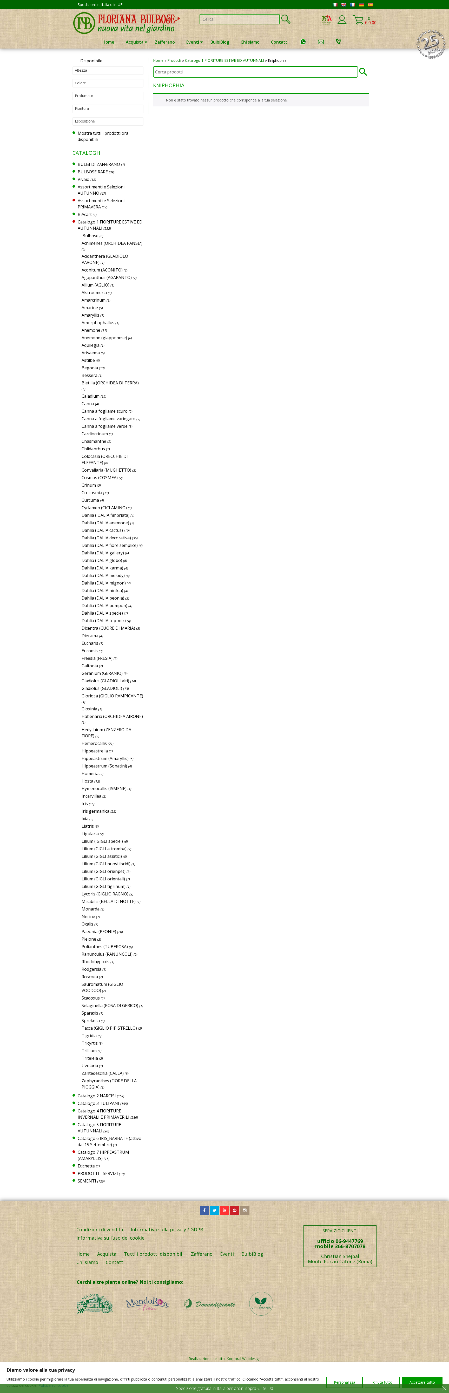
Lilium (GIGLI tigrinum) (104, 886)
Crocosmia (92, 492)
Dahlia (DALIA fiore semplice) (110, 545)
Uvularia (90, 1066)
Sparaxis (90, 1013)
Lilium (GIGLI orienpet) (104, 871)
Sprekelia (91, 1020)
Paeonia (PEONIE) (99, 931)
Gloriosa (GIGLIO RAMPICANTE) (112, 696)
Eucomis (90, 651)
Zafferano (165, 42)
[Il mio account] (342, 23)
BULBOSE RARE (93, 172)
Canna (88, 403)
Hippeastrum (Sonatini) (104, 766)
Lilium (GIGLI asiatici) (102, 856)
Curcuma (90, 500)
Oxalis (87, 924)
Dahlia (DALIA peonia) (103, 598)
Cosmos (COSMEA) (100, 477)
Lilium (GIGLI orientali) (103, 879)
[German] (361, 5)
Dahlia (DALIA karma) (102, 568)
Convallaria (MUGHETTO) (106, 470)
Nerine (88, 916)
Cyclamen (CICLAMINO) (104, 508)
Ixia (85, 818)
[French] (352, 5)
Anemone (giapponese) (104, 338)
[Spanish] (370, 5)
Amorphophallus (98, 322)
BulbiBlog (219, 42)
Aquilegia (91, 345)
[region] (224, 1377)
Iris (85, 803)
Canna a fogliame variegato (108, 419)
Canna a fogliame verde (105, 426)
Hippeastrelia (95, 751)
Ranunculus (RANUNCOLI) (107, 954)
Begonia (90, 368)
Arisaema (91, 353)
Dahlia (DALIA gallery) (103, 553)
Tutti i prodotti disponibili (153, 1254)
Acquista (134, 42)
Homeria (90, 773)
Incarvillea (91, 796)
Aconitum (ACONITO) (102, 270)
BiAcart (85, 214)
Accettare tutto (422, 1382)
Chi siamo (250, 42)
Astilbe (88, 360)
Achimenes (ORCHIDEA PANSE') (112, 243)
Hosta (87, 781)
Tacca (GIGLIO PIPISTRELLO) (109, 1028)
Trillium (89, 1051)
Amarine (90, 307)
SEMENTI (87, 1181)
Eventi (192, 42)
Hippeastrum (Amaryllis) (105, 758)
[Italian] (335, 5)
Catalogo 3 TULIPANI (98, 1103)
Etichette (86, 1166)
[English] (343, 5)
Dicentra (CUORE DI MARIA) (108, 628)
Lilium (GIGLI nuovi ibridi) (106, 864)
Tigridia (89, 1035)
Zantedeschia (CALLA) (103, 1073)
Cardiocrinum (95, 434)
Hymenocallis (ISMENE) (104, 788)
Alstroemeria (94, 292)
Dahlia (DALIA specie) (102, 613)
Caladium (91, 396)
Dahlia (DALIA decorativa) (106, 538)
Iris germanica (95, 811)
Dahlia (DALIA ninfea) (102, 590)
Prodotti (174, 60)
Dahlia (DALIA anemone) (105, 523)
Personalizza (344, 1382)
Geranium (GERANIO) (102, 673)
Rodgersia (91, 969)
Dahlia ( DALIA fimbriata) (105, 515)
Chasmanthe (94, 441)
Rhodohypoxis (95, 961)
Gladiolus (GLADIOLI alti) (105, 681)
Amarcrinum (93, 300)
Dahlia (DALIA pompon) (104, 605)
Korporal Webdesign (244, 1358)
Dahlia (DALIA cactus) (102, 530)
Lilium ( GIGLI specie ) (102, 841)
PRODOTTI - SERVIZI (98, 1173)
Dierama (90, 635)
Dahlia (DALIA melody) (103, 575)
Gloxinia (89, 709)
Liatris (88, 826)
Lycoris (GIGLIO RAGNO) (105, 894)
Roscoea (90, 977)
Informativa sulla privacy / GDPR (167, 1229)
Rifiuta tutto (382, 1382)
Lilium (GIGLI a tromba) (104, 849)
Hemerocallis (94, 743)
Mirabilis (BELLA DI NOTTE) (109, 901)
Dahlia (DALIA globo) (102, 560)
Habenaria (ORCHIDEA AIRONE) (112, 716)
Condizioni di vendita (99, 1229)
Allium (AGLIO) (95, 285)
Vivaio (83, 179)
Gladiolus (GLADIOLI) (102, 688)
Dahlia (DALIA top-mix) (104, 620)
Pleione (89, 939)
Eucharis (90, 643)
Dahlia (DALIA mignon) (104, 583)
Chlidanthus (93, 449)
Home (108, 42)
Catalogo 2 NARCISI (97, 1096)
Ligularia (90, 834)
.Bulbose (90, 236)
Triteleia (90, 1058)
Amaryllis (90, 315)
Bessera (89, 375)
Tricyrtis (90, 1043)
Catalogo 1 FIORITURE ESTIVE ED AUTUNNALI (224, 60)
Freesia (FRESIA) (97, 658)
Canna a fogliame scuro (105, 411)
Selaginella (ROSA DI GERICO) (110, 1005)
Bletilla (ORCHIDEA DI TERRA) (110, 383)
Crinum (89, 485)
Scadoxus (91, 998)
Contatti (279, 42)
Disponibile (91, 61)
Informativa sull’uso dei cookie (110, 1238)
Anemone (91, 330)
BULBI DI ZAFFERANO (99, 164)
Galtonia (90, 666)
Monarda (91, 909)
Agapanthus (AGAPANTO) (107, 277)
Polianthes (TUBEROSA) (105, 946)
